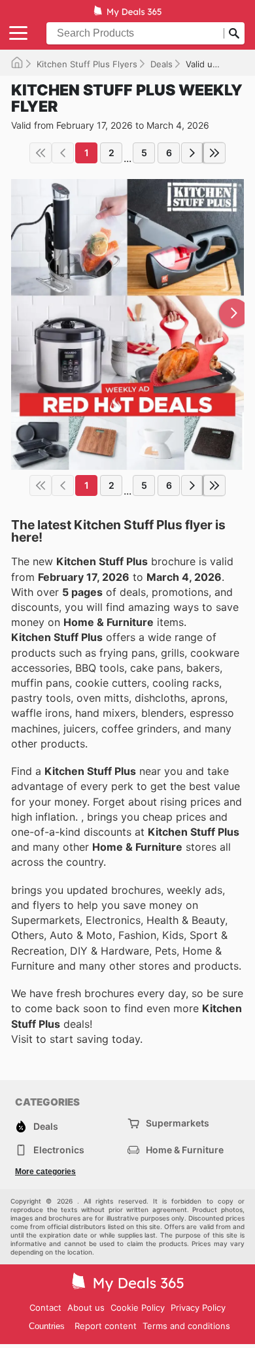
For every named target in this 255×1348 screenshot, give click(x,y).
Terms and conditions (186, 1326)
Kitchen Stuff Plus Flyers (87, 64)
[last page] (214, 152)
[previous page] (63, 152)
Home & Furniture (185, 1149)
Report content (106, 1326)
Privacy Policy (198, 1307)
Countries (47, 1326)
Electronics (58, 1149)
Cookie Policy (137, 1307)
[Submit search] (234, 33)
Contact (45, 1307)
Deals (161, 64)
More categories (45, 1171)
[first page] (40, 152)
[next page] (192, 152)
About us (86, 1307)
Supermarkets (177, 1122)
